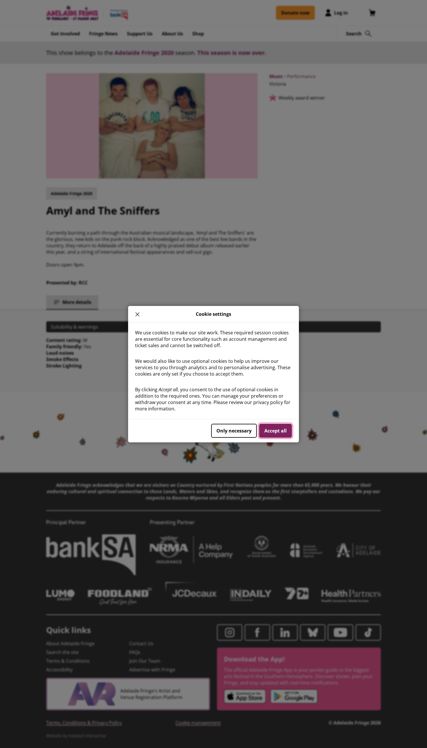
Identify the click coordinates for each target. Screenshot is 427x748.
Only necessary (234, 431)
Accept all (275, 431)
